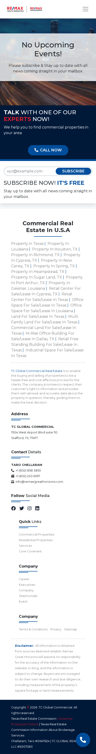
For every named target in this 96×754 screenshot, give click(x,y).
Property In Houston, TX (55, 249)
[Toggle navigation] (85, 9)
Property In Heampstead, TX (37, 271)
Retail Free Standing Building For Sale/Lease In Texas (45, 344)
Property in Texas (27, 243)
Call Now (50, 150)
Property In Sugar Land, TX (36, 277)
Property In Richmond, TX (35, 255)
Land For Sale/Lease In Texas (37, 316)
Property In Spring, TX (54, 266)
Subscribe (73, 171)
